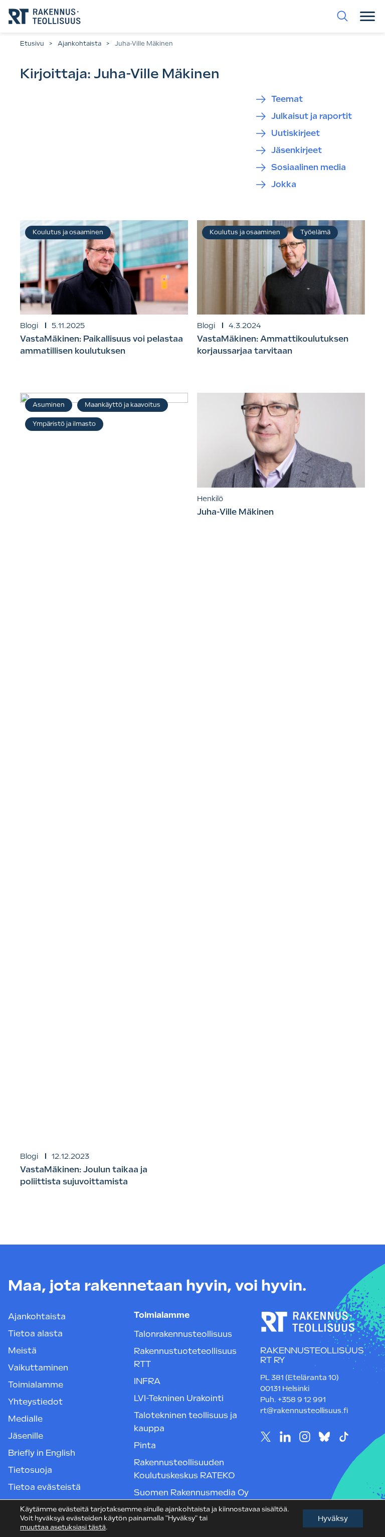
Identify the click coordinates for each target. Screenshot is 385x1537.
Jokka (283, 184)
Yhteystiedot (35, 1402)
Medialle (25, 1419)
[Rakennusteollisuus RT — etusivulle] (44, 16)
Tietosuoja (30, 1470)
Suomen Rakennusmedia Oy (191, 1492)
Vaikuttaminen (38, 1367)
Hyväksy (333, 1518)
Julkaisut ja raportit (311, 116)
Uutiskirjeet (295, 133)
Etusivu (32, 43)
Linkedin (285, 1437)
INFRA (147, 1381)
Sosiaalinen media (308, 167)
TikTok (344, 1437)
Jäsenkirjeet (296, 150)
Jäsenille (25, 1436)
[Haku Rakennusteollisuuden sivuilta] (342, 16)
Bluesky (324, 1437)
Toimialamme (35, 1385)
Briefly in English (41, 1453)
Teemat (287, 99)
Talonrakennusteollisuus (183, 1334)
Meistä (22, 1350)
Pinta (145, 1445)
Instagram (305, 1437)
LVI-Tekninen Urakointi (179, 1398)
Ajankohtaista (79, 43)
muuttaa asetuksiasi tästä (63, 1527)
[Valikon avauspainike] (367, 16)
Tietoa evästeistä (44, 1487)
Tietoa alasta (35, 1333)
